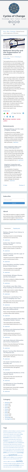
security (10, 458)
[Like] (4, 113)
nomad (22, 449)
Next (5, 185)
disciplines (18, 435)
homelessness (21, 442)
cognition (19, 432)
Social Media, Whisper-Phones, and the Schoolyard (12, 276)
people (4, 450)
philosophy (8, 450)
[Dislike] (7, 113)
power (8, 452)
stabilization (18, 463)
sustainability (5, 465)
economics (6, 437)
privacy (15, 452)
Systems (7, 415)
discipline (14, 435)
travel (20, 465)
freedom (5, 441)
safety (4, 458)
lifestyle (17, 445)
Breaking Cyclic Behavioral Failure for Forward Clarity (13, 330)
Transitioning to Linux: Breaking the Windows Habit (13, 384)
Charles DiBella (6, 58)
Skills (6, 412)
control (15, 434)
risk (15, 457)
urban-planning (6, 466)
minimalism (16, 447)
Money (6, 409)
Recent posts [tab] (7, 228)
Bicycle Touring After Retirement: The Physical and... (13, 351)
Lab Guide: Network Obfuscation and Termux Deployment (13, 341)
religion (5, 457)
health (9, 442)
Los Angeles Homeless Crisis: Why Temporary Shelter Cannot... (14, 319)
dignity (11, 435)
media (4, 447)
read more (15, 142)
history (12, 442)
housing (4, 444)
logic (20, 445)
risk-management (19, 457)
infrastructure (14, 444)
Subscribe (14, 203)
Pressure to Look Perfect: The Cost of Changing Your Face (12, 297)
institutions (20, 444)
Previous (21, 185)
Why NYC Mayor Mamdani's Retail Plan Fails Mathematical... (13, 308)
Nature (6, 410)
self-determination (16, 458)
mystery (10, 449)
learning (14, 445)
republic (8, 457)
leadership (10, 445)
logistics (23, 445)
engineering (19, 437)
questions (13, 119)
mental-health (8, 447)
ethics (15, 439)
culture (18, 434)
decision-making (6, 435)
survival (22, 463)
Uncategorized (8, 419)
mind (12, 447)
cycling (21, 434)
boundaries (15, 432)
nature (13, 449)
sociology (5, 463)
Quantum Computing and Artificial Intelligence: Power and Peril (13, 166)
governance (19, 441)
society (18, 119)
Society (6, 414)
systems (10, 465)
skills (9, 461)
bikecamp (11, 432)
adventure (5, 431)
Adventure (7, 402)
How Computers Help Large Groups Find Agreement (12, 147)
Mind (6, 407)
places (12, 450)
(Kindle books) (19, 219)
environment (5, 439)
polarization (19, 450)
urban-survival (12, 466)
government (5, 442)
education (11, 437)
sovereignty (9, 463)
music (7, 449)
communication (6, 434)
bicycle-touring (6, 432)
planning (15, 450)
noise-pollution (18, 449)
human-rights (9, 444)
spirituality (14, 463)
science (7, 458)
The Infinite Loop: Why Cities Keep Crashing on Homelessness (13, 286)
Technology (17, 57)
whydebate (17, 466)
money (19, 447)
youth (20, 466)
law (7, 445)
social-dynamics (13, 461)
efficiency (15, 437)
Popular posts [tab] (16, 228)
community (11, 434)
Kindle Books (6, 111)
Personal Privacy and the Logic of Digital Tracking (14, 129)
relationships (20, 455)
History (6, 405)
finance (20, 439)
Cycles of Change (14, 16)
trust (23, 465)
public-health (5, 455)
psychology (20, 452)
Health (6, 404)
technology (7, 119)
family (17, 439)
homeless (16, 442)
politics (5, 120)
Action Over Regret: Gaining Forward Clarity (12, 243)
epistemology (11, 439)
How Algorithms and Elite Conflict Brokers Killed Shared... (13, 265)
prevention (12, 452)
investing (5, 445)
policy (23, 450)
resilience (12, 457)
